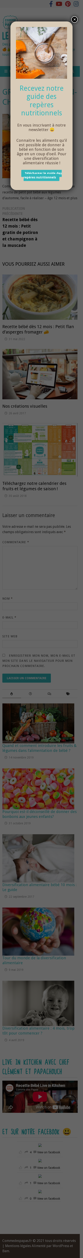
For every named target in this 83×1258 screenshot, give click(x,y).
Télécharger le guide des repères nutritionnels (43, 175)
